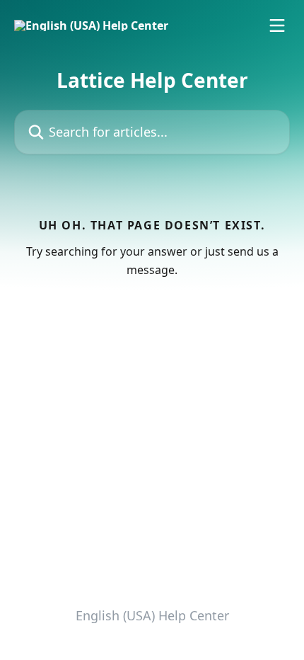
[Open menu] (277, 25)
